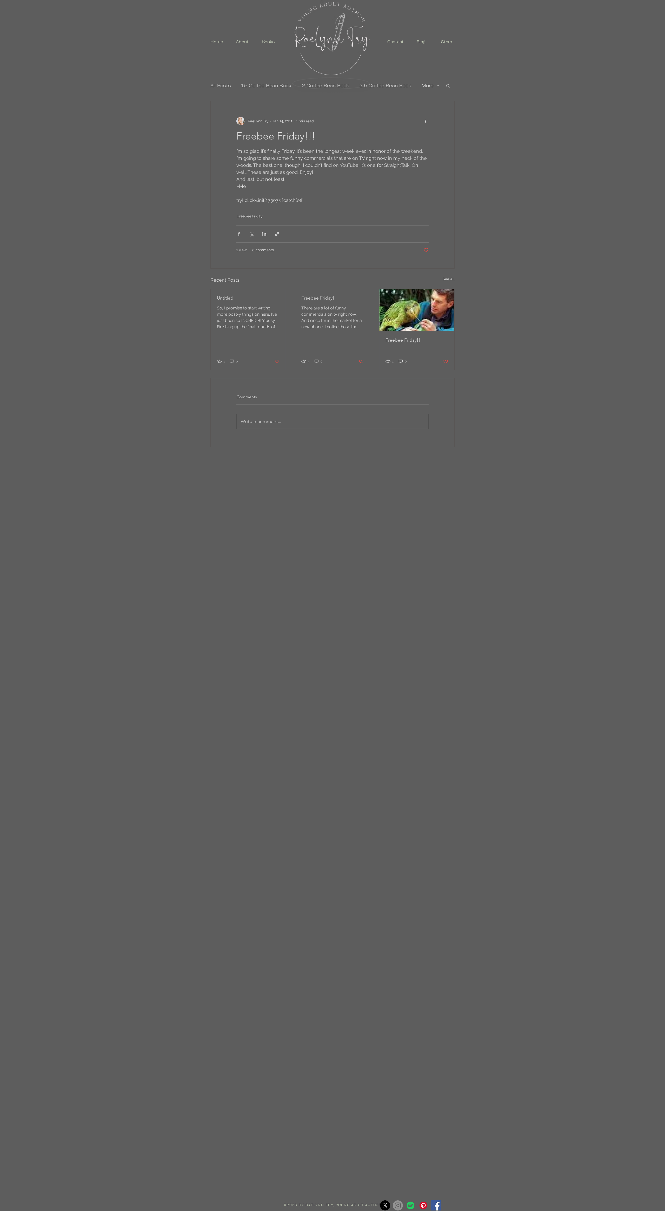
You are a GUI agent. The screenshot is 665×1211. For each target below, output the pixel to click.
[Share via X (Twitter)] (251, 233)
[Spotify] (410, 1205)
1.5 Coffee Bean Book (266, 85)
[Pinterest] (423, 1205)
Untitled (225, 298)
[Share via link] (277, 233)
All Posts (220, 85)
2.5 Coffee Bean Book (385, 85)
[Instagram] (398, 1205)
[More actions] (425, 121)
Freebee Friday (250, 216)
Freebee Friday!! (402, 340)
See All (449, 279)
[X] (385, 1205)
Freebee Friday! (317, 298)
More (428, 85)
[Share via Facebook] (238, 233)
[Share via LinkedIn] (264, 233)
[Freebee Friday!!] (416, 310)
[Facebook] (436, 1205)
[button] (447, 85)
